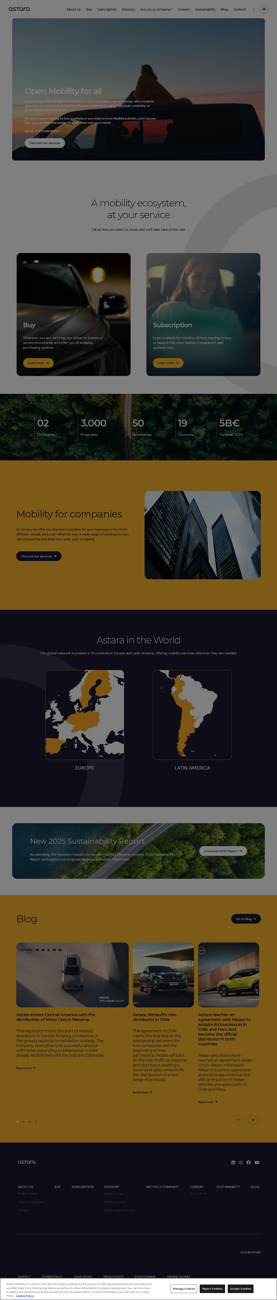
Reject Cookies (212, 1288)
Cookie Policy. (25, 1296)
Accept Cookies (240, 1288)
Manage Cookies (184, 1288)
